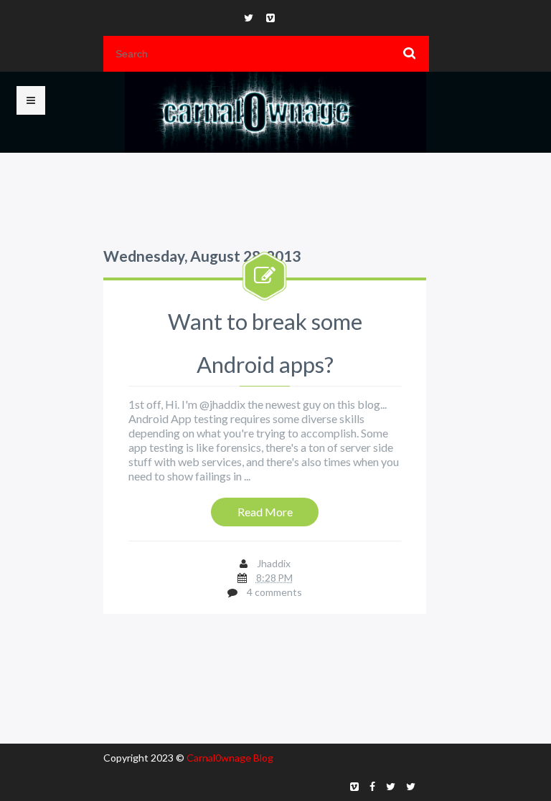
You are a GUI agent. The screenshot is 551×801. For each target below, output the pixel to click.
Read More (265, 511)
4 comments (274, 592)
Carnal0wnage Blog (230, 758)
